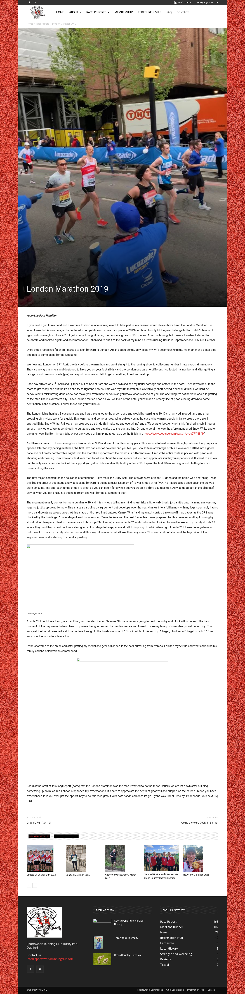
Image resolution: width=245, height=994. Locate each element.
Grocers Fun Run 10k (39, 822)
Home (60, 12)
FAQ (169, 12)
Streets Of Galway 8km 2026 (41, 874)
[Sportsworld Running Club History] (102, 921)
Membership (123, 12)
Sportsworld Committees (150, 989)
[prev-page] (29, 885)
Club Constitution (175, 989)
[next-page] (34, 885)
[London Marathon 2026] (83, 858)
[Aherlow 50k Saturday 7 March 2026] (122, 858)
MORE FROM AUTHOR (66, 836)
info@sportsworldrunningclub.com (50, 959)
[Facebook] (29, 2)
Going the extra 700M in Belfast (199, 822)
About (73, 12)
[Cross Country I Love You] (102, 959)
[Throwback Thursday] (98, 942)
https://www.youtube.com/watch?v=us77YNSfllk (174, 433)
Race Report (42, 23)
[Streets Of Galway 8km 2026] (44, 858)
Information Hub (195, 989)
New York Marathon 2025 (196, 874)
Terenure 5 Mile (149, 12)
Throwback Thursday (126, 937)
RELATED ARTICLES (39, 836)
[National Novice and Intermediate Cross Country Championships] (161, 858)
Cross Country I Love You (128, 955)
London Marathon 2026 (78, 875)
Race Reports (96, 12)
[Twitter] (35, 2)
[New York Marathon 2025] (200, 858)
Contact (183, 12)
